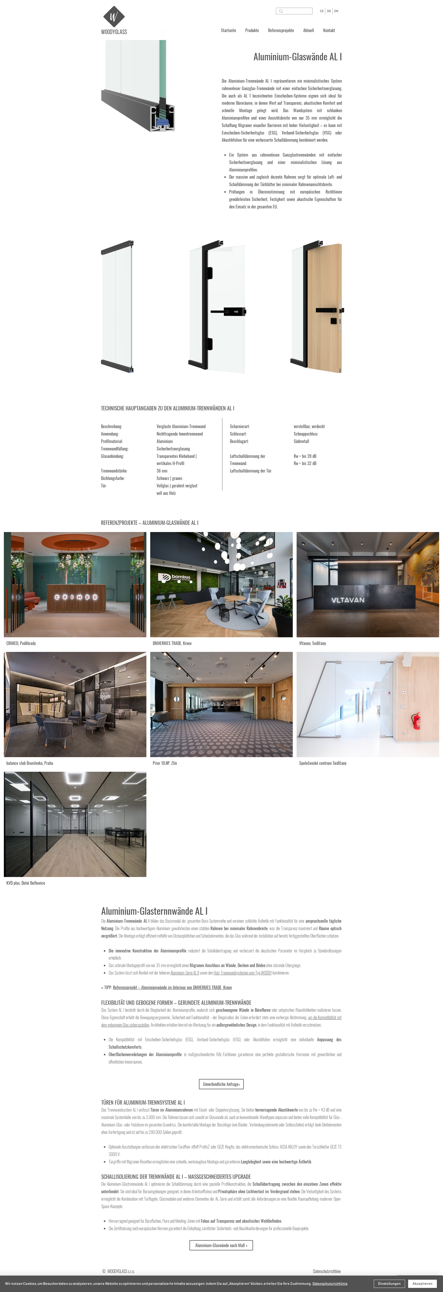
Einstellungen (389, 1284)
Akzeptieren (422, 1284)
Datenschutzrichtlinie (330, 1284)
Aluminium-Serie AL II (184, 973)
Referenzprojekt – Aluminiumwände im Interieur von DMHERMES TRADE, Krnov (172, 987)
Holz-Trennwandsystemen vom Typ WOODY (243, 973)
